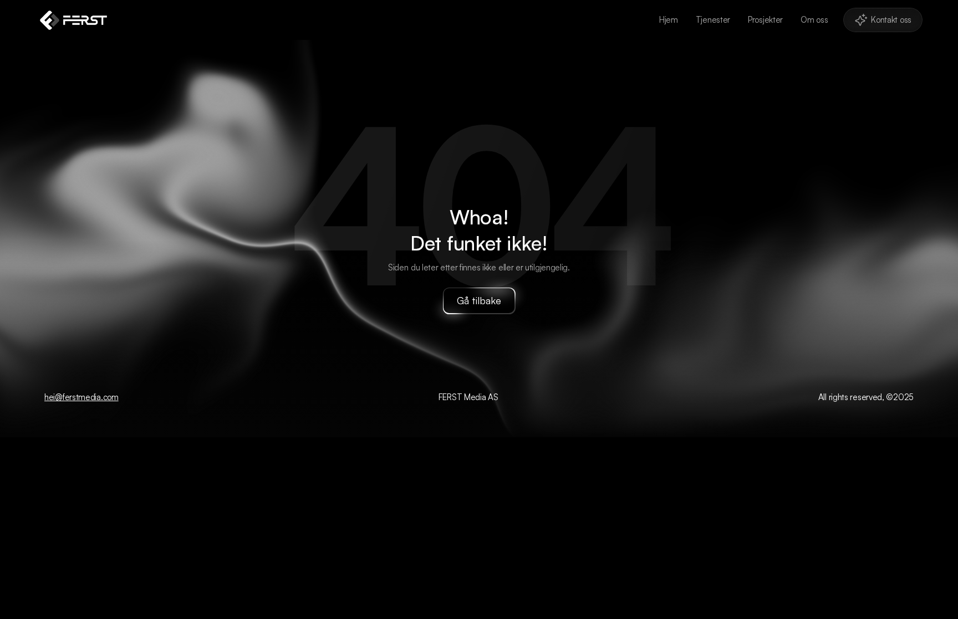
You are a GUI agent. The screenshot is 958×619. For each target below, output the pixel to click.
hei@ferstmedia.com (81, 397)
